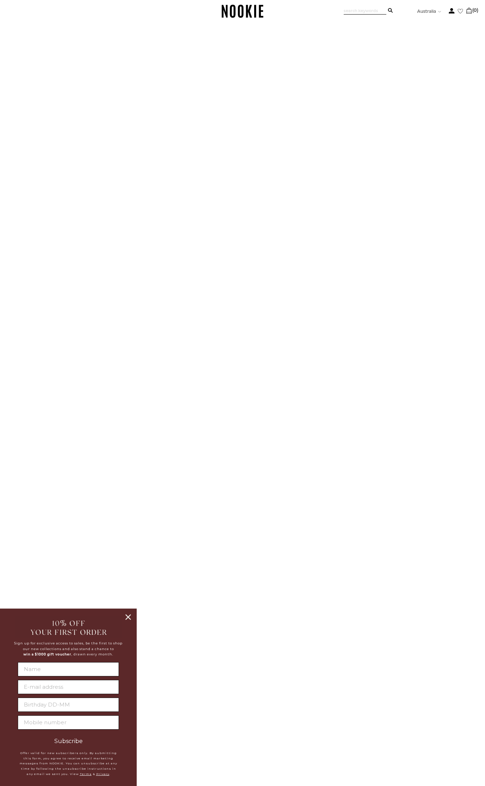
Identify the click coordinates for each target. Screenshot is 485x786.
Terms (86, 774)
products (60, 73)
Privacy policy (184, 722)
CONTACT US (313, 701)
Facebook (244, 695)
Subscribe (68, 741)
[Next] (463, 514)
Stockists (176, 704)
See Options (374, 104)
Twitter (241, 704)
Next (64, 367)
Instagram (245, 712)
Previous (64, 88)
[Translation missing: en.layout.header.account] (451, 10)
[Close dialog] (128, 617)
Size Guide (336, 404)
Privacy (102, 774)
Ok (460, 733)
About (172, 695)
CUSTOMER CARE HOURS (332, 716)
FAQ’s (385, 404)
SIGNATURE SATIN (350, 118)
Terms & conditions (190, 731)
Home (40, 73)
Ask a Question (438, 404)
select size (389, 248)
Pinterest (244, 721)
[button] (64, 514)
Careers (175, 713)
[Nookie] (242, 16)
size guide (440, 164)
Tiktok (239, 729)
